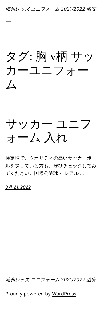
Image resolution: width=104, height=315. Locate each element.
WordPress (64, 294)
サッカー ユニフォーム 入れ (48, 130)
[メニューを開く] (8, 23)
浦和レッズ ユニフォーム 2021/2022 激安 (50, 9)
